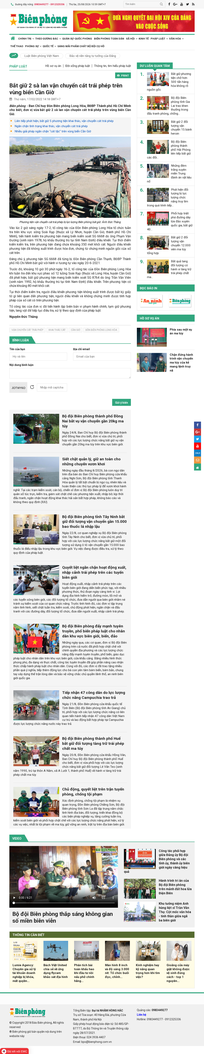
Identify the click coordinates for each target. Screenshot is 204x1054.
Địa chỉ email (81, 349)
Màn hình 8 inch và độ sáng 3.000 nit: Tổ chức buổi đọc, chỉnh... (117, 971)
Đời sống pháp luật (77, 65)
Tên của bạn (17, 349)
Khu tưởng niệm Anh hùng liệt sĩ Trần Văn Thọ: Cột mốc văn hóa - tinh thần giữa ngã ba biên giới (175, 912)
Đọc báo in (148, 288)
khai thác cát (57, 330)
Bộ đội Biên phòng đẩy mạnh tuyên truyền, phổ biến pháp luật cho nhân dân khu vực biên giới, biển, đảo (93, 631)
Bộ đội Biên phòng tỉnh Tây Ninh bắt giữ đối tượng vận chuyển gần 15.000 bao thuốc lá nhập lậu (94, 521)
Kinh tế (144, 38)
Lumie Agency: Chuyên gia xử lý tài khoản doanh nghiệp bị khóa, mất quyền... (24, 973)
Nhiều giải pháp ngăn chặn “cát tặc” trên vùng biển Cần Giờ (53, 131)
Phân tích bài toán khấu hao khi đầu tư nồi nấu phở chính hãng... (84, 973)
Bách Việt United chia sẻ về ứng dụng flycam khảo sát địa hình (55, 971)
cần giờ (75, 330)
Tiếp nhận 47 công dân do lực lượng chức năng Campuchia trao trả (93, 695)
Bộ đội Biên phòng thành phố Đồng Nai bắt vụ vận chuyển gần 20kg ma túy (93, 421)
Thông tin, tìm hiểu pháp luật (112, 65)
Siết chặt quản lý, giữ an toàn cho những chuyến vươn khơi (91, 461)
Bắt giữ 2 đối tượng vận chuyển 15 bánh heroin (181, 127)
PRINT (125, 75)
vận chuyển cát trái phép (27, 330)
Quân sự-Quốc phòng (77, 38)
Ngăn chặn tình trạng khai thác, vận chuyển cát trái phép (51, 126)
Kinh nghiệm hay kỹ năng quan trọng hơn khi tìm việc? (148, 971)
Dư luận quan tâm (155, 66)
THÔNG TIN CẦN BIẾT (29, 935)
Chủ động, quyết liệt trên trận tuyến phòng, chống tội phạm (93, 791)
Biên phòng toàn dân (109, 38)
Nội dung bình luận (21, 365)
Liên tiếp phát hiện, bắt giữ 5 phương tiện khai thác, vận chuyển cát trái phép (64, 121)
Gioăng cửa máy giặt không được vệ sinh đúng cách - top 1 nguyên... (178, 973)
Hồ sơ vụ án (53, 65)
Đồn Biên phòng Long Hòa (101, 330)
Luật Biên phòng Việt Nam (41, 56)
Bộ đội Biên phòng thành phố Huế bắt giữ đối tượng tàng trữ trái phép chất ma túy (93, 743)
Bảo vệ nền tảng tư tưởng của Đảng (92, 56)
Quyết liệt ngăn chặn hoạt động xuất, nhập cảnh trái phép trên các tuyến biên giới (94, 572)
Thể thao (16, 46)
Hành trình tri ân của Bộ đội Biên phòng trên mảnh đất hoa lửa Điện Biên (175, 887)
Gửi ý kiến (121, 402)
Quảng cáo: (152, 1010)
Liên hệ (141, 1014)
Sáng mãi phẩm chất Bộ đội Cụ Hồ (80, 46)
